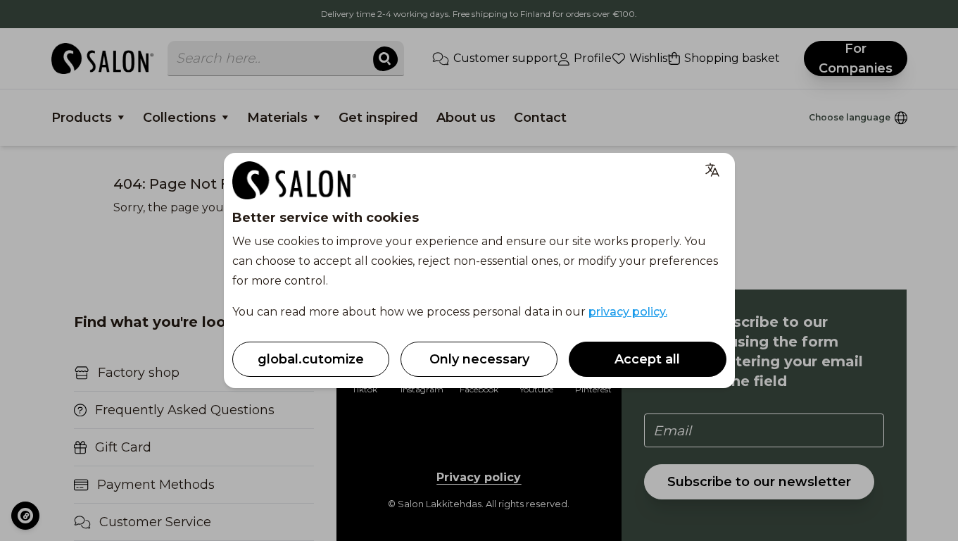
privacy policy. (627, 311)
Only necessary (479, 359)
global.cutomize (311, 359)
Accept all (647, 359)
